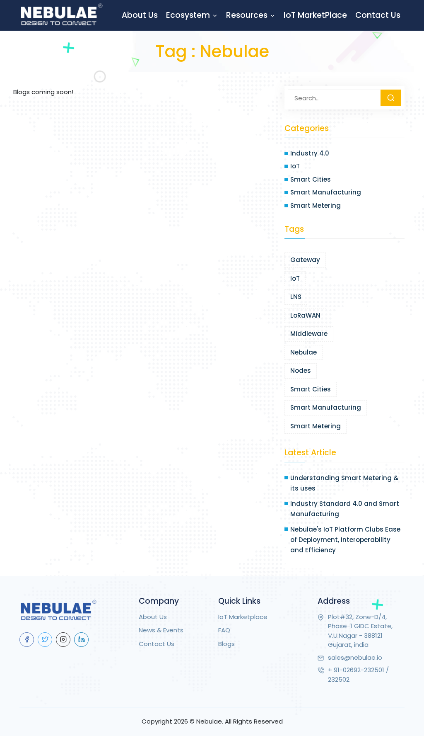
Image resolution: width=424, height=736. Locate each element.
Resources (248, 15)
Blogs (226, 643)
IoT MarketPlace (315, 15)
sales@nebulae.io (355, 657)
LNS (295, 296)
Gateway (305, 259)
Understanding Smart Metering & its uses (344, 483)
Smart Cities (310, 179)
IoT (295, 166)
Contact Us (377, 15)
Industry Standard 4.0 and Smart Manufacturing (344, 508)
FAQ (224, 630)
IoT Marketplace (242, 616)
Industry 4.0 (309, 153)
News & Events (161, 630)
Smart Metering (315, 205)
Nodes (300, 370)
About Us (140, 15)
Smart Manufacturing (325, 192)
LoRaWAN (305, 315)
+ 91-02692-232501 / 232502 (358, 675)
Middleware (309, 333)
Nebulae (303, 352)
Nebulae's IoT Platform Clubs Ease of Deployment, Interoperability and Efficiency (345, 539)
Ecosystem (189, 15)
